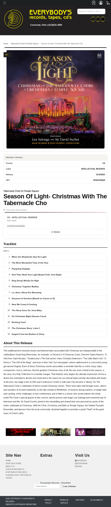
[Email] (102, 19)
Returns (80, 500)
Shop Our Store (13, 463)
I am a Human (69, 486)
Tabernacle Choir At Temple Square (25, 44)
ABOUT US (10, 466)
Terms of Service (64, 501)
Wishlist (57, 232)
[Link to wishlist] (94, 3)
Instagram (82, 463)
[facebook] (93, 19)
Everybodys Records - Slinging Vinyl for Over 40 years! (18, 475)
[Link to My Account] (101, 3)
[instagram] (98, 19)
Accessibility (96, 500)
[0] (108, 3)
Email (79, 466)
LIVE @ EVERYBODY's (15, 469)
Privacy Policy (48, 501)
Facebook (82, 461)
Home (5, 44)
